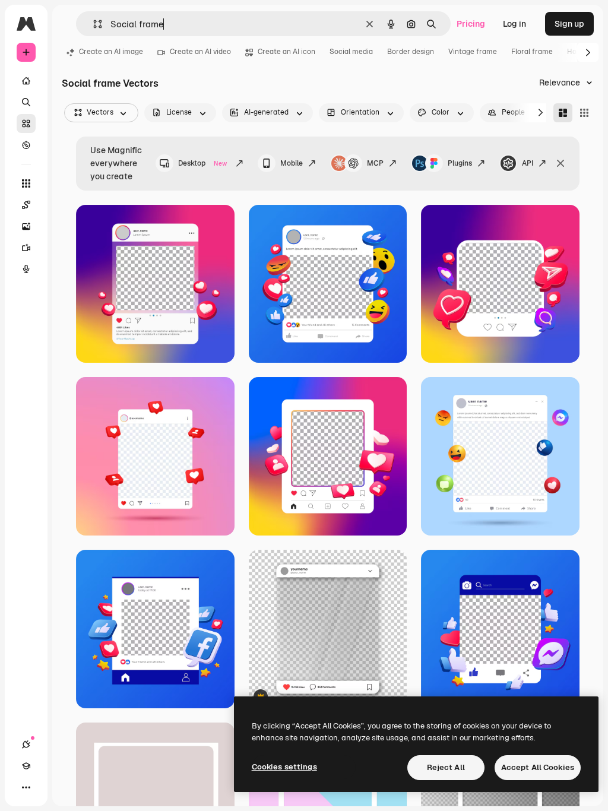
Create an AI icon (286, 51)
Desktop (202, 163)
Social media (351, 51)
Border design (410, 51)
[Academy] (26, 765)
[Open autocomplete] (93, 24)
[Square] (584, 112)
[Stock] (26, 123)
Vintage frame (472, 51)
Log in (514, 23)
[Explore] (26, 144)
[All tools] (26, 183)
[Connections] (26, 744)
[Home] (26, 80)
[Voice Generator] (26, 268)
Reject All (446, 767)
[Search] (26, 102)
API (527, 163)
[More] (26, 787)
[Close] (560, 163)
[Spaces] (26, 204)
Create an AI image (111, 51)
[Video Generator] (26, 247)
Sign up (569, 23)
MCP (375, 163)
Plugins (460, 163)
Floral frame (532, 51)
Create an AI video (200, 51)
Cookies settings (284, 767)
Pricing (471, 23)
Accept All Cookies (537, 767)
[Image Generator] (26, 226)
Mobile (291, 163)
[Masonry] (562, 112)
